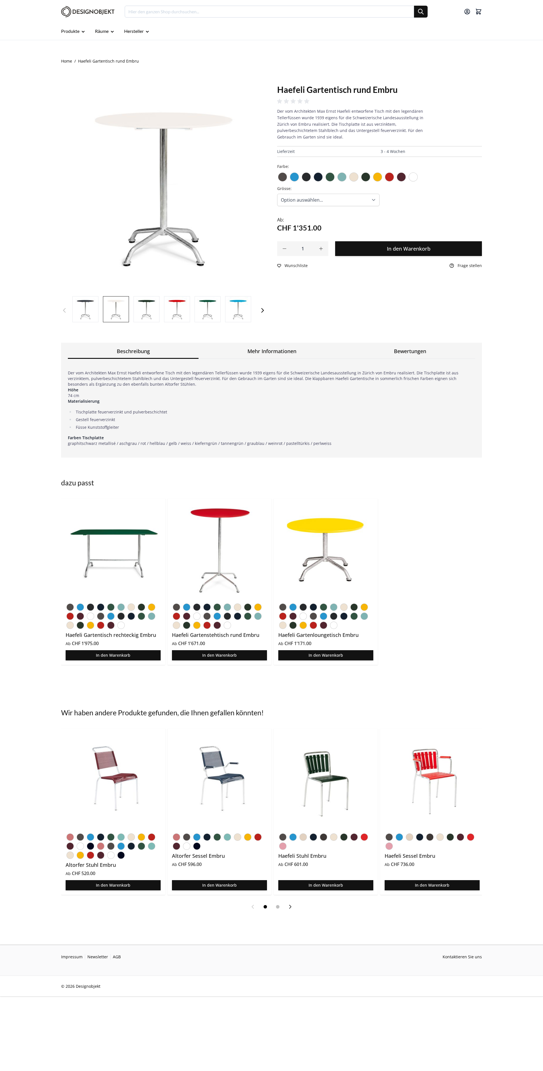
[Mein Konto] (467, 11)
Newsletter (97, 956)
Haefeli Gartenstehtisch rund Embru (215, 634)
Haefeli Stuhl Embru (302, 855)
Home (66, 61)
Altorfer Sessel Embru (198, 855)
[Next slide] (290, 907)
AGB (117, 956)
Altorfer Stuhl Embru (91, 864)
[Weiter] (262, 310)
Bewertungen (410, 351)
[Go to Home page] (88, 12)
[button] (294, 101)
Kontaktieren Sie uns (462, 956)
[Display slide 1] (265, 907)
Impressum (72, 956)
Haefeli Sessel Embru (410, 855)
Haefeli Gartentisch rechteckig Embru (111, 634)
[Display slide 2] (278, 907)
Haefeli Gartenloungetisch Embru (318, 634)
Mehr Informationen (271, 351)
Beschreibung (133, 351)
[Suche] (421, 12)
